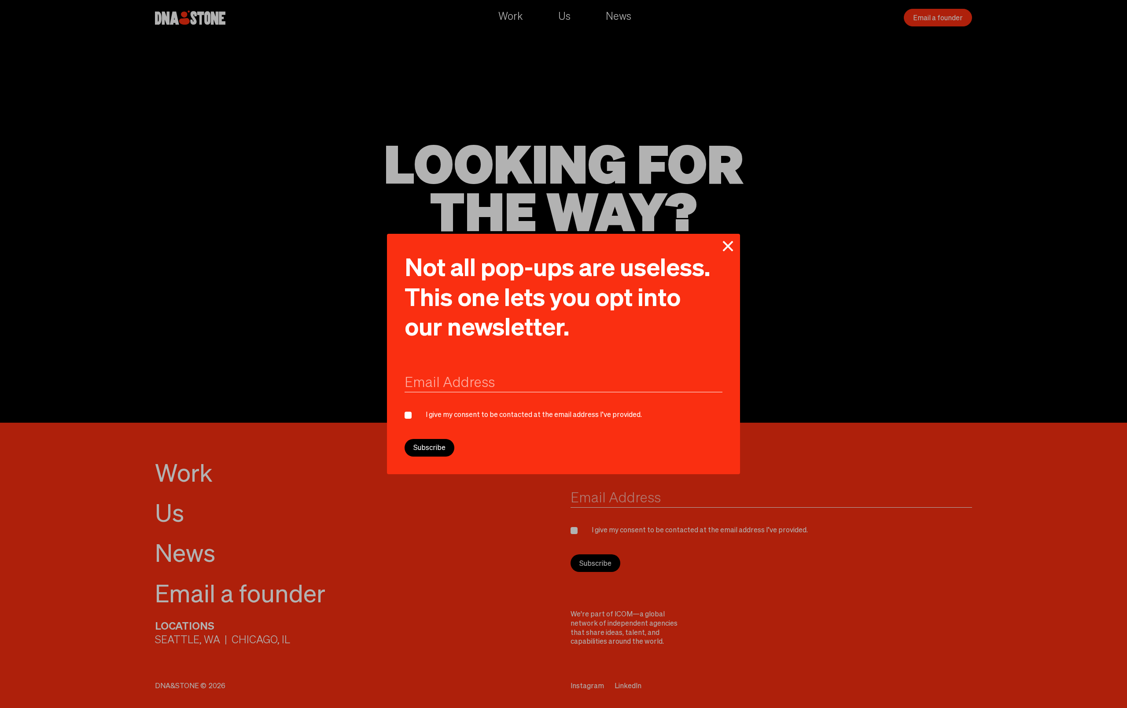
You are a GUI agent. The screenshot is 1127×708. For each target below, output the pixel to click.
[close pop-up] (727, 246)
